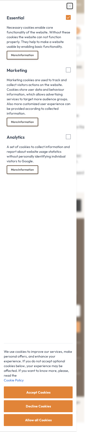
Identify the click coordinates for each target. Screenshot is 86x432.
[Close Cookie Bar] (70, 6)
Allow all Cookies (38, 420)
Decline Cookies (38, 406)
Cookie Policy (14, 380)
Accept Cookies (38, 392)
